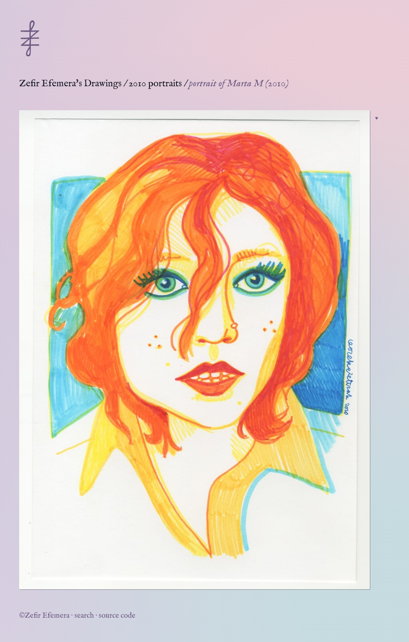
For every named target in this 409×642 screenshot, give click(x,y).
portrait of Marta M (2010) (239, 83)
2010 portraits (155, 83)
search (84, 615)
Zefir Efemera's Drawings (70, 83)
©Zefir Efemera (44, 615)
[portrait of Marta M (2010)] (194, 349)
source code (117, 615)
